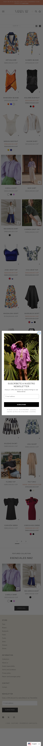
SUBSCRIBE (21, 404)
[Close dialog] (38, 333)
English (34, 744)
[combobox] (34, 744)
